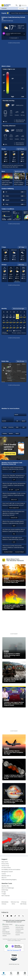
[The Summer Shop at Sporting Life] (23, 432)
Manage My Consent (7, 871)
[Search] (16, 5)
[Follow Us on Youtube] (11, 916)
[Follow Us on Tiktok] (15, 916)
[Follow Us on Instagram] (7, 916)
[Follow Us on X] (23, 916)
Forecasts (21, 8)
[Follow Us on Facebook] (3, 916)
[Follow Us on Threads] (19, 916)
